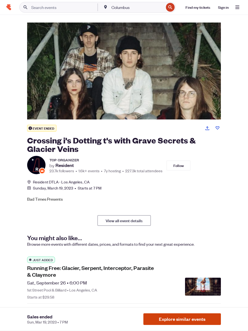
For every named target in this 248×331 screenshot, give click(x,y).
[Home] (9, 7)
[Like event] (217, 128)
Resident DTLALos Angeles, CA (61, 181)
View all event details (124, 220)
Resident (64, 165)
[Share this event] (207, 128)
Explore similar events (182, 319)
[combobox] (137, 7)
